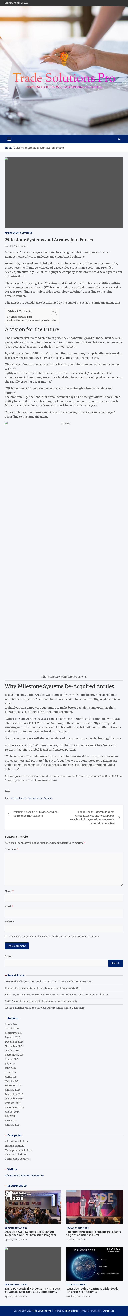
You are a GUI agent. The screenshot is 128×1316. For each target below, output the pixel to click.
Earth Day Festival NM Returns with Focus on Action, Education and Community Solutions (56, 994)
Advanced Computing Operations (24, 1175)
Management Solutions (18, 232)
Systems (48, 798)
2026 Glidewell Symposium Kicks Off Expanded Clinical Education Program (48, 981)
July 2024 (10, 1116)
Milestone (38, 798)
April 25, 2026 (11, 1239)
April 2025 (11, 1076)
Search (9, 956)
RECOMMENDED (17, 1186)
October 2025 (12, 1050)
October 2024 (13, 1102)
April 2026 (11, 1024)
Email (9, 906)
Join (30, 798)
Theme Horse (71, 1310)
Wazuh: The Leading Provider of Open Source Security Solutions (36, 813)
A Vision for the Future (20, 317)
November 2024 (14, 1098)
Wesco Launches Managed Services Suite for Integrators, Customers (44, 1007)
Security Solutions (15, 1154)
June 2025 (10, 1067)
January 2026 (12, 1037)
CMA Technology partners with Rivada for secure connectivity (41, 1001)
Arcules (14, 798)
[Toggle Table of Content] (52, 312)
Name (9, 891)
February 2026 (13, 1032)
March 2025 (12, 1081)
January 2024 (12, 1124)
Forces (22, 798)
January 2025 (12, 1089)
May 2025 (10, 1072)
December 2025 (14, 1041)
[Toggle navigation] (9, 139)
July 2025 (10, 1063)
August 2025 (12, 1059)
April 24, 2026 (73, 1239)
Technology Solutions (18, 1158)
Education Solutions (16, 1141)
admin (24, 245)
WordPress (108, 1310)
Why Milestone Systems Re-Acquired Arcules (32, 320)
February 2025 (13, 1085)
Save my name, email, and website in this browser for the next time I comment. (54, 936)
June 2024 (10, 1120)
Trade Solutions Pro (41, 1310)
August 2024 (12, 1111)
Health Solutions (14, 1145)
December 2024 (14, 1094)
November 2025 (14, 1046)
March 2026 (12, 1028)
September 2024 (14, 1107)
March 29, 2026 (73, 1296)
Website (9, 921)
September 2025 (14, 1054)
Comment (12, 849)
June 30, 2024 (11, 245)
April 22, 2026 (11, 1296)
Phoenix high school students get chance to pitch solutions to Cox (43, 988)
